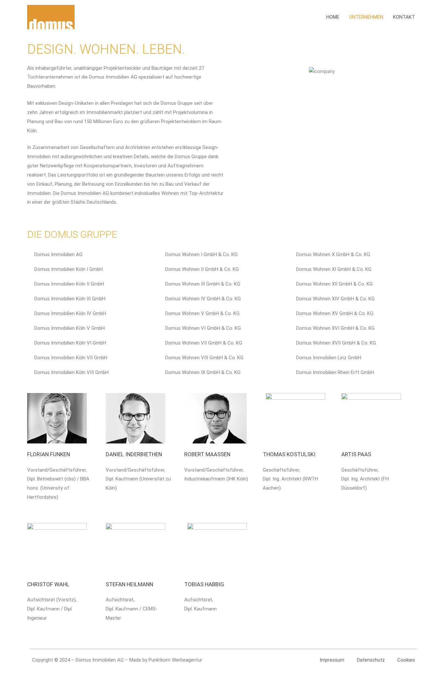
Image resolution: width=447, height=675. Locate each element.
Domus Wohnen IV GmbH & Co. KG (203, 299)
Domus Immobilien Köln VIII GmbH (71, 372)
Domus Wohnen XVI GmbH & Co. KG (335, 328)
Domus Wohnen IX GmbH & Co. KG (203, 372)
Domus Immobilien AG (58, 254)
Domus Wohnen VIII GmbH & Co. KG (204, 358)
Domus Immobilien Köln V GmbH (69, 328)
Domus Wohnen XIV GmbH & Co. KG (335, 299)
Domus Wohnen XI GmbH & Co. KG (333, 269)
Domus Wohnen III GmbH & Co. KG (202, 284)
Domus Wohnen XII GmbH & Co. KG (334, 284)
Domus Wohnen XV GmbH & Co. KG (334, 313)
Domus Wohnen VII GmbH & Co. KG (203, 343)
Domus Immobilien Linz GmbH (328, 358)
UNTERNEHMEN (366, 17)
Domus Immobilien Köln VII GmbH (70, 358)
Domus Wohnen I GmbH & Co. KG (201, 254)
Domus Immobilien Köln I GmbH (68, 269)
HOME (332, 17)
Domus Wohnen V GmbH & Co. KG (202, 313)
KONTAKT (404, 17)
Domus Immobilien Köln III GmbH (69, 299)
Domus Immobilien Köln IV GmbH (70, 313)
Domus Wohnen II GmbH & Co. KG (202, 269)
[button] (90, 254)
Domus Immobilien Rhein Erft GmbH (335, 372)
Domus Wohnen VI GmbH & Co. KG (203, 328)
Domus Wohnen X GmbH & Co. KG (333, 254)
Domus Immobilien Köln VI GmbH (70, 343)
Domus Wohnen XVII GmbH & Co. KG (336, 343)
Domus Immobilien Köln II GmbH (69, 284)
